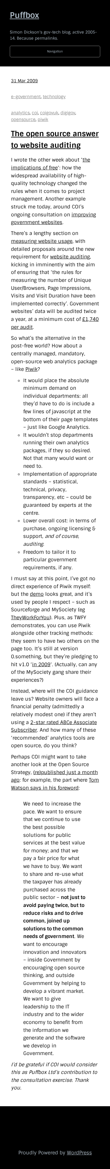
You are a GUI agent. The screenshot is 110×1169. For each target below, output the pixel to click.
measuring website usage (41, 241)
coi (35, 112)
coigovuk (49, 112)
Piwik (31, 369)
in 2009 (41, 664)
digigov (68, 112)
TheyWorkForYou (30, 617)
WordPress (79, 1152)
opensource (23, 119)
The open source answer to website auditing (55, 139)
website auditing (70, 257)
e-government (26, 96)
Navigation (55, 51)
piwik (43, 119)
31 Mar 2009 (24, 81)
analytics (20, 112)
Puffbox (24, 15)
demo (37, 594)
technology (54, 96)
